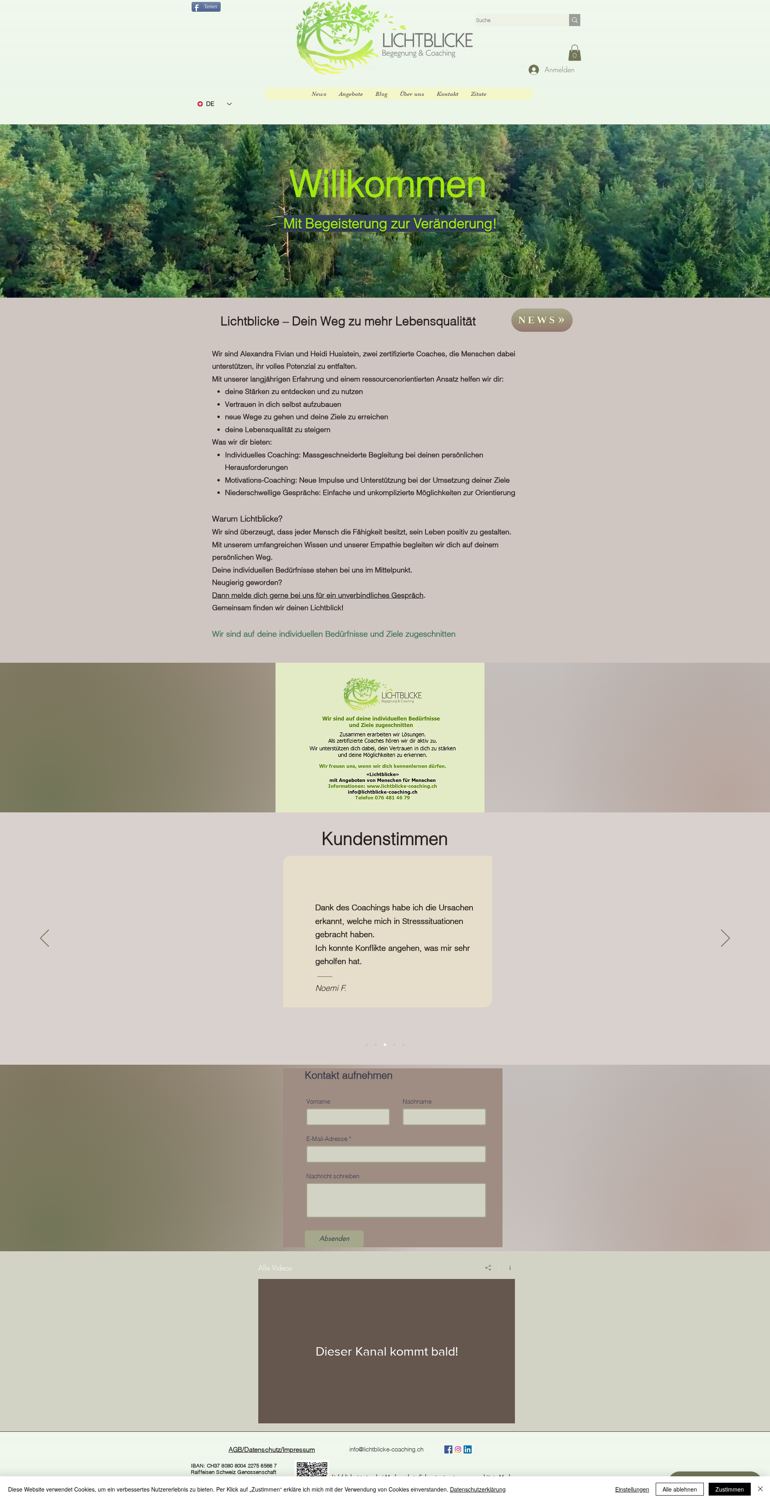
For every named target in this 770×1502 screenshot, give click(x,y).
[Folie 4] (403, 1044)
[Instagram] (458, 1449)
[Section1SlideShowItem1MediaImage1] (366, 1044)
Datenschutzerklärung (478, 1489)
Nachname (417, 1101)
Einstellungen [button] (632, 1489)
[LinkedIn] (468, 1449)
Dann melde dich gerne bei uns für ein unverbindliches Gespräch (318, 595)
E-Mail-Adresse (326, 1139)
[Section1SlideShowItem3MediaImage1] (385, 1044)
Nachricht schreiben (332, 1176)
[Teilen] (488, 1268)
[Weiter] (725, 939)
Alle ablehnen (680, 1489)
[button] (575, 53)
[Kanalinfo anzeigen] (507, 1268)
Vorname (318, 1101)
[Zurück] (44, 939)
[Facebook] (448, 1449)
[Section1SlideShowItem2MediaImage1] (376, 1044)
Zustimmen (729, 1489)
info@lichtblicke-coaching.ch (386, 1449)
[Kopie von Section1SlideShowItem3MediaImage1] (394, 1044)
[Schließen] (760, 1489)
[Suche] (574, 20)
